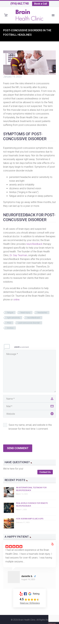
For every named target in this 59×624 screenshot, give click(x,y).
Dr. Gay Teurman (18, 255)
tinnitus (10, 328)
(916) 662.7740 (19, 3)
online (16, 299)
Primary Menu (53, 15)
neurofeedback (34, 244)
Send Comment (17, 448)
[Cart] (6, 15)
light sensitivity (13, 318)
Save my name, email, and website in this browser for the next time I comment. (30, 426)
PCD (9, 323)
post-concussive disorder (29, 323)
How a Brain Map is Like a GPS (29, 519)
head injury (25, 312)
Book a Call (40, 3)
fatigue (10, 312)
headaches (42, 312)
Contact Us (45, 472)
